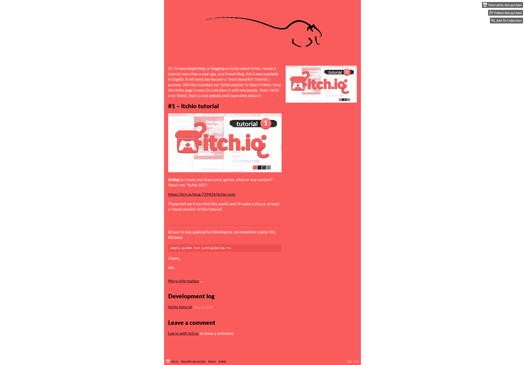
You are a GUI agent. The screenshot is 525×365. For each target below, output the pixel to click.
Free (356, 361)
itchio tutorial (180, 306)
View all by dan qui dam (193, 361)
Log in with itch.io (183, 333)
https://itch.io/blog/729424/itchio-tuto (201, 194)
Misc (349, 361)
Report (212, 361)
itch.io (174, 361)
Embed (222, 361)
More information (183, 281)
